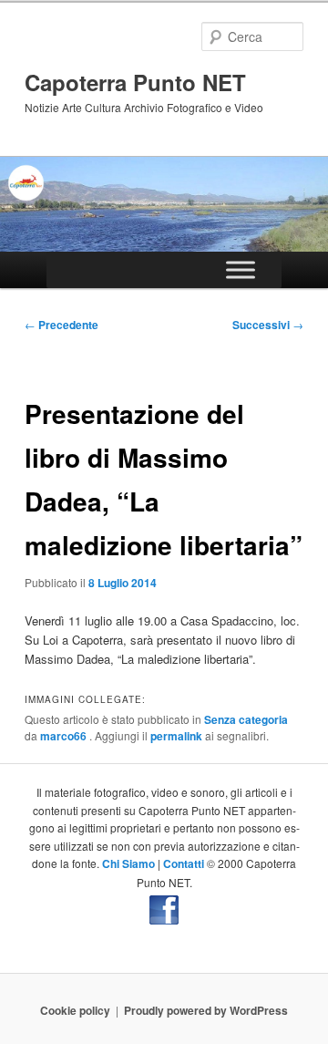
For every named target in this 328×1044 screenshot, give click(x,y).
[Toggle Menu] (240, 269)
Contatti (183, 863)
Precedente (61, 324)
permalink (176, 736)
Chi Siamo (128, 863)
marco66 (64, 736)
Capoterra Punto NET (135, 82)
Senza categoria (246, 719)
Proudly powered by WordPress (206, 1010)
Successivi (267, 324)
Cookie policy (75, 1010)
